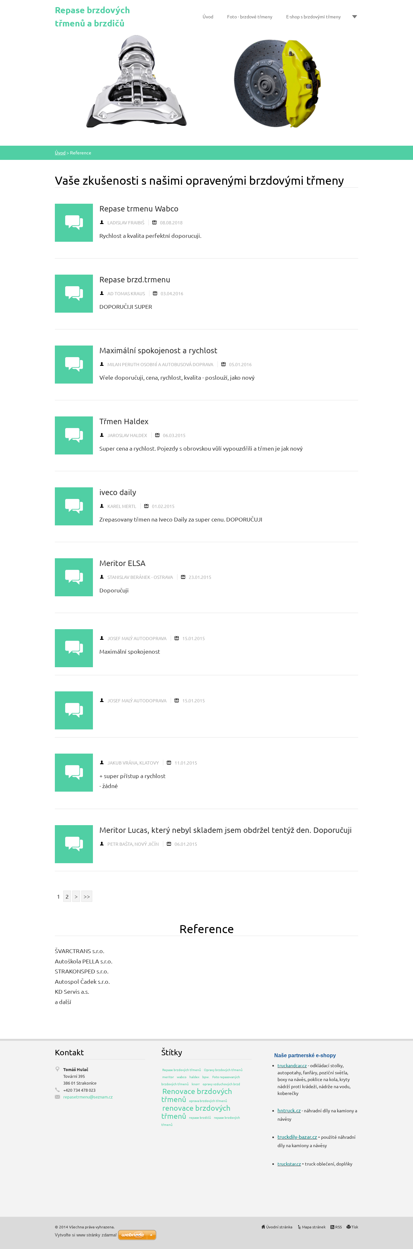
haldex (194, 1076)
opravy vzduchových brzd (221, 1083)
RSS (338, 1226)
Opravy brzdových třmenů (223, 1069)
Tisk (354, 1226)
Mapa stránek (314, 1226)
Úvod (208, 16)
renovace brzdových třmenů (195, 1111)
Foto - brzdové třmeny (249, 16)
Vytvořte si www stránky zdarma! (86, 1235)
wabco (181, 1076)
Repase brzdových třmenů (181, 1069)
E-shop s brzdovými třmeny (313, 16)
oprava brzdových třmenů (208, 1100)
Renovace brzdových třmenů (196, 1095)
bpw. (205, 1076)
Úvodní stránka (279, 1226)
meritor (168, 1076)
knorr (196, 1083)
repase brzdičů (200, 1117)
